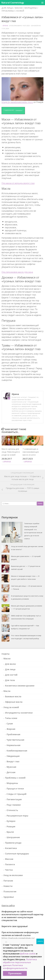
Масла (6, 691)
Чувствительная (15, 739)
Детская (11, 772)
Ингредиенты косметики (19, 712)
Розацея (11, 826)
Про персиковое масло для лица (17, 272)
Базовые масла (13, 696)
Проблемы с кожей (13, 10)
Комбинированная (17, 750)
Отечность (12, 810)
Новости (7, 886)
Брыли (10, 831)
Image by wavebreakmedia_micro (17, 102)
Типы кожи (11, 718)
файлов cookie (27, 953)
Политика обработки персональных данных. (20, 962)
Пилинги (10, 864)
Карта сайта (8, 905)
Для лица (7, 7)
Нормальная (13, 745)
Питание (8, 880)
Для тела (10, 680)
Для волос (10, 664)
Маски (18, 7)
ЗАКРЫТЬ (40, 941)
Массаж (9, 859)
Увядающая (13, 756)
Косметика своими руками (19, 685)
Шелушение (13, 837)
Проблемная (13, 734)
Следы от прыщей (16, 794)
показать (19, 110)
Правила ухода (13, 842)
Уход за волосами (13, 875)
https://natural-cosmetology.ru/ (18, 938)
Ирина (5, 25)
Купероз (11, 821)
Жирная (11, 729)
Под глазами (14, 804)
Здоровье (8, 897)
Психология (9, 891)
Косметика (11, 848)
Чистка (9, 869)
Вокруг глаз (13, 761)
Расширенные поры (17, 815)
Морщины (30, 7)
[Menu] (42, 2)
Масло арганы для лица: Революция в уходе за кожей (11, 452)
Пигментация (14, 799)
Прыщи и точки (15, 788)
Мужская (11, 766)
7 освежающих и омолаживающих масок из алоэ (30, 452)
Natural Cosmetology (12, 2)
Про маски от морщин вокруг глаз (18, 183)
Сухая (10, 723)
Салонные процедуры (17, 853)
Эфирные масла (13, 701)
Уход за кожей (11, 707)
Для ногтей (11, 674)
